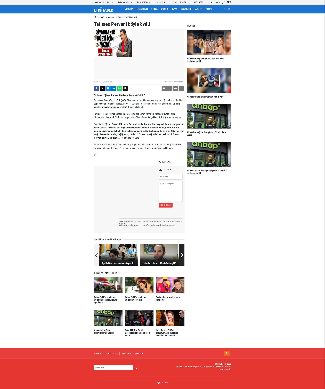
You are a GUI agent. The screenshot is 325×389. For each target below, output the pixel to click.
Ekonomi (164, 9)
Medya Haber (186, 9)
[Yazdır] (164, 88)
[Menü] (229, 9)
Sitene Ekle (139, 353)
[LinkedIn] (113, 88)
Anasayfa (100, 17)
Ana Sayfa (129, 9)
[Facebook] (96, 88)
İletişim (115, 353)
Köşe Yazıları (142, 9)
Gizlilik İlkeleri (126, 353)
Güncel (154, 9)
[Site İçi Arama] (225, 9)
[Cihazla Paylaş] (125, 88)
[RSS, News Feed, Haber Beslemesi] (227, 353)
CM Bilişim (164, 383)
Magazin (198, 9)
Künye (107, 353)
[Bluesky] (108, 88)
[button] (169, 88)
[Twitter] (102, 88)
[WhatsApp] (119, 88)
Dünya (174, 9)
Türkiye (209, 9)
